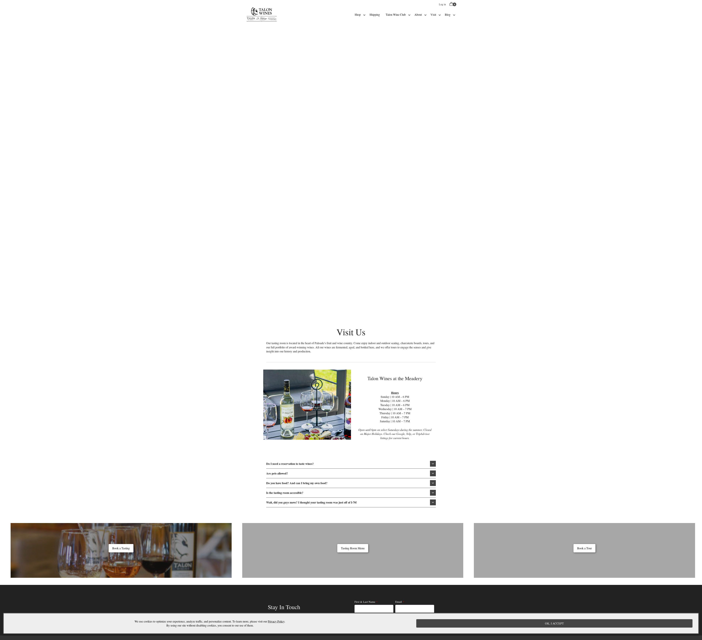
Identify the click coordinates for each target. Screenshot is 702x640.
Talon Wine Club (396, 14)
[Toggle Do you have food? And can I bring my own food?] (433, 483)
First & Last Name (364, 602)
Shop (358, 14)
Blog (447, 14)
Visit (433, 14)
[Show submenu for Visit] (439, 14)
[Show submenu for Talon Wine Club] (409, 14)
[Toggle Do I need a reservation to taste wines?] (433, 464)
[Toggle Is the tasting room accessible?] (433, 493)
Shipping (374, 14)
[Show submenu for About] (425, 14)
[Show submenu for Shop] (364, 14)
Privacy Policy (276, 621)
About (418, 14)
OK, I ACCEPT (554, 623)
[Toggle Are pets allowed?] (433, 473)
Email (398, 602)
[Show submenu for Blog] (454, 14)
